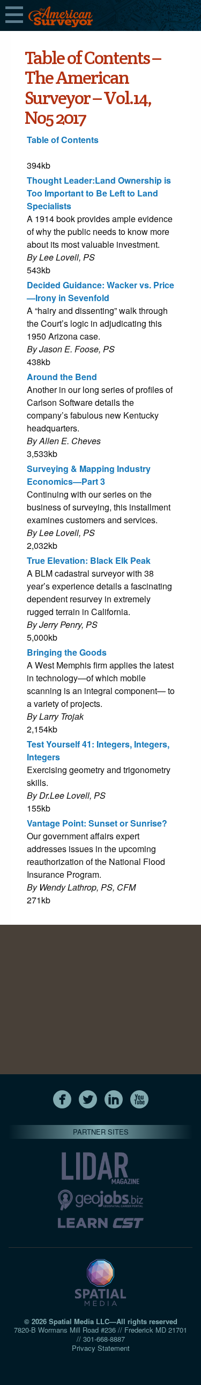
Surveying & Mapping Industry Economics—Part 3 (89, 474)
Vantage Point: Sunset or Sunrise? (97, 823)
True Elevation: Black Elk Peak (89, 560)
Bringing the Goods (67, 652)
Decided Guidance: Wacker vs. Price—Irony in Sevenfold (100, 291)
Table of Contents (63, 139)
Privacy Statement (101, 1348)
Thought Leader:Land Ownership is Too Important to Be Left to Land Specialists (99, 193)
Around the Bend (62, 377)
